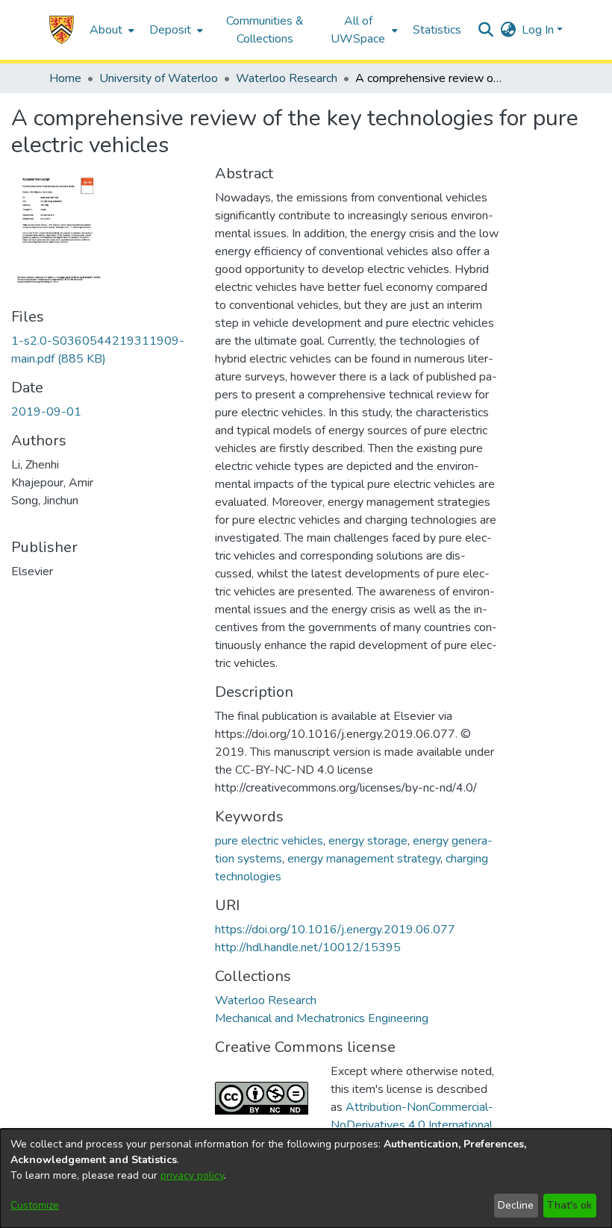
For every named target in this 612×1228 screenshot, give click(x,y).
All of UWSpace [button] (358, 30)
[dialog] (306, 1178)
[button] (62, 30)
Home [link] (65, 78)
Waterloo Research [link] (286, 78)
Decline (516, 1205)
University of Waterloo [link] (158, 78)
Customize (34, 1205)
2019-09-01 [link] (46, 412)
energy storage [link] (368, 841)
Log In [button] (539, 30)
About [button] (106, 30)
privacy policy (192, 1175)
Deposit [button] (170, 30)
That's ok (569, 1205)
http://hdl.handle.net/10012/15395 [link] (308, 947)
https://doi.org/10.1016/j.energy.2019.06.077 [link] (335, 929)
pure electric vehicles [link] (269, 841)
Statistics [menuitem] (437, 30)
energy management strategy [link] (363, 858)
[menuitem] (110, 30)
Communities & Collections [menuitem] (265, 30)
